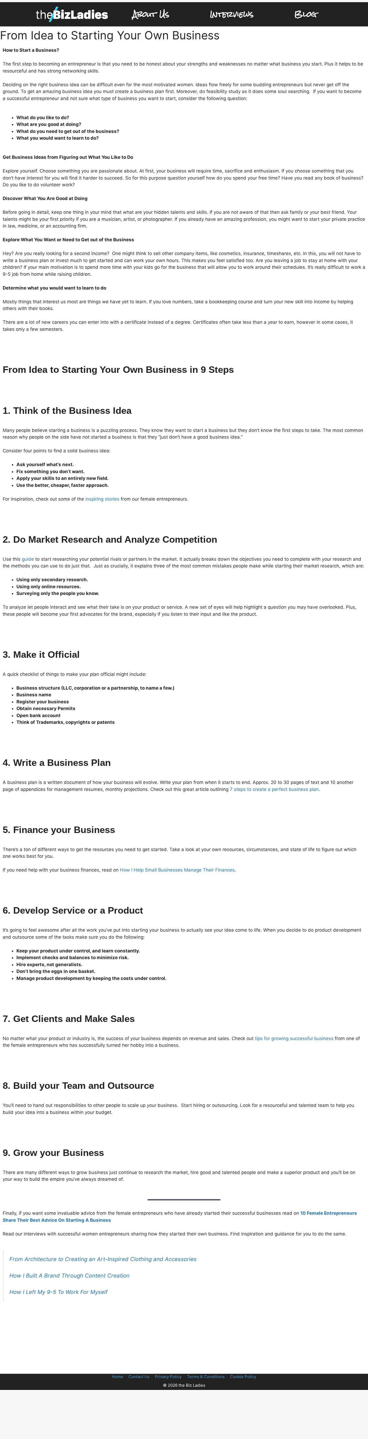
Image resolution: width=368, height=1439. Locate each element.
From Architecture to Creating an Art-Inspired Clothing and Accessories (103, 1259)
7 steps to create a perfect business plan (274, 789)
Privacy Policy (168, 1376)
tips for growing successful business (294, 1038)
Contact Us (139, 1376)
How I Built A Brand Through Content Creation (69, 1275)
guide (28, 559)
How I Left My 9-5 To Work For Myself (58, 1292)
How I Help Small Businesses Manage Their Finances (177, 870)
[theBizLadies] (72, 14)
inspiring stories (102, 499)
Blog (305, 14)
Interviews (232, 14)
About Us (151, 14)
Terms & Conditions (206, 1376)
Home (117, 1376)
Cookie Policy (243, 1376)
